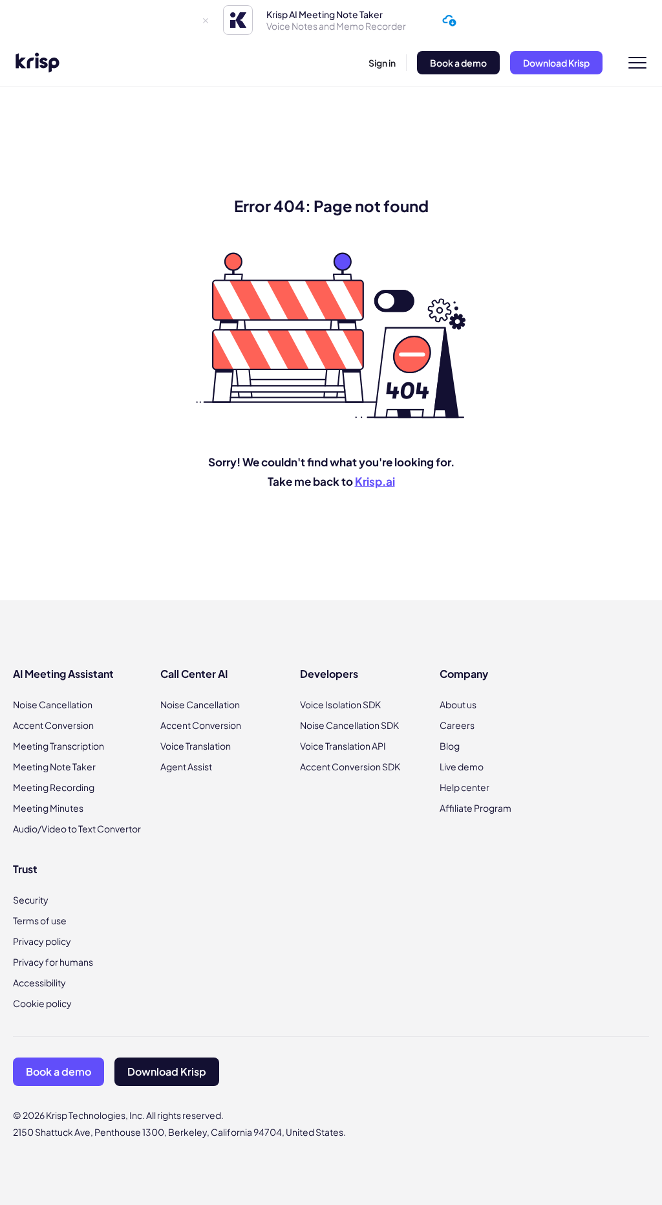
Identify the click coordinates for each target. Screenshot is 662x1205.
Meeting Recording (53, 787)
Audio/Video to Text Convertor (77, 828)
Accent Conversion (53, 725)
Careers (457, 725)
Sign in (382, 63)
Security (30, 900)
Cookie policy (42, 1003)
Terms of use (40, 920)
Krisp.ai (375, 481)
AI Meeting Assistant (63, 673)
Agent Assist (186, 766)
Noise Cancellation (52, 704)
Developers (329, 673)
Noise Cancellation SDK (349, 725)
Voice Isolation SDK (340, 704)
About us (458, 704)
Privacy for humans (53, 962)
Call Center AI (194, 673)
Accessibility (39, 982)
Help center (464, 787)
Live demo (462, 766)
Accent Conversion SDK (350, 766)
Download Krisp (556, 63)
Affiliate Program (475, 808)
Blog (450, 746)
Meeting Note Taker (54, 766)
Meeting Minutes (48, 808)
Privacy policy (42, 941)
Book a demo (458, 63)
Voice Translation (195, 746)
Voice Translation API (343, 746)
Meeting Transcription (58, 746)
